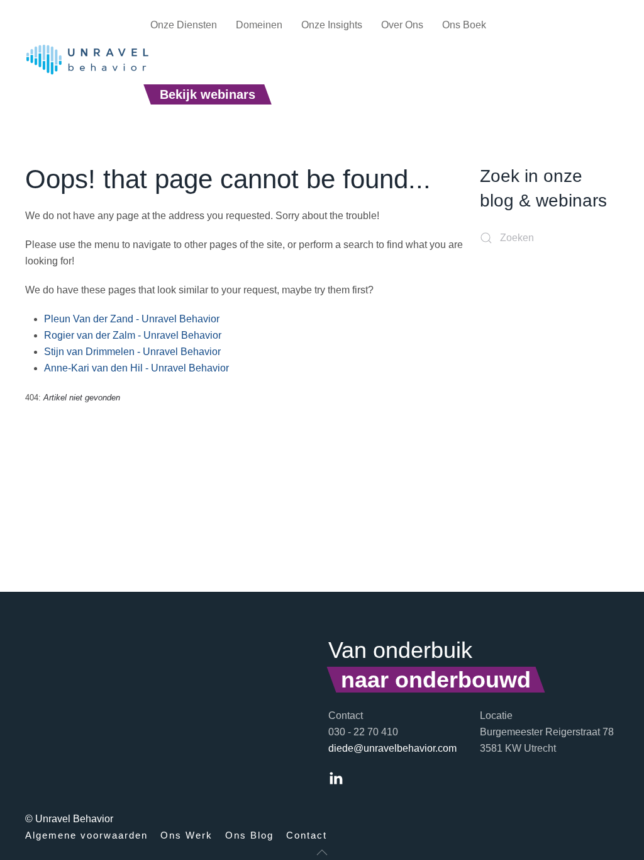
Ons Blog (249, 835)
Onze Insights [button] (331, 25)
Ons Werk (186, 835)
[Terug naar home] (87, 60)
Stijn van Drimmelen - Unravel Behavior (132, 351)
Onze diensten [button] (183, 25)
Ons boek (464, 25)
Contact (306, 835)
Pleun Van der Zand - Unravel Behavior (131, 319)
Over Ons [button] (402, 25)
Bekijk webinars (207, 94)
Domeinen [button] (259, 25)
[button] (322, 852)
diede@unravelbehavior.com (392, 748)
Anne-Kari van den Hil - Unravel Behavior (136, 368)
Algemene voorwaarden (86, 835)
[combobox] (549, 238)
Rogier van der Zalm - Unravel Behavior (132, 335)
